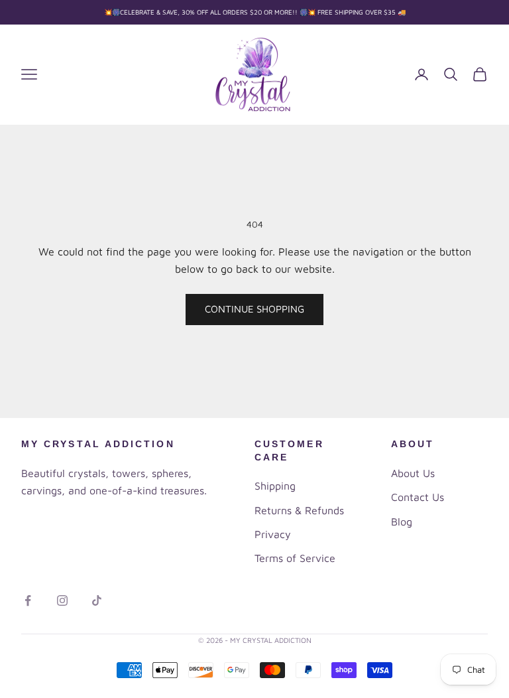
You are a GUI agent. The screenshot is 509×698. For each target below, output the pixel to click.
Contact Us (417, 497)
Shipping (275, 486)
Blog (401, 521)
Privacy (272, 534)
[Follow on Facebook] (27, 600)
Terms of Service (294, 558)
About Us (413, 473)
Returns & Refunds (299, 510)
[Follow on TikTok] (96, 600)
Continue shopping (254, 308)
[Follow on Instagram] (62, 600)
